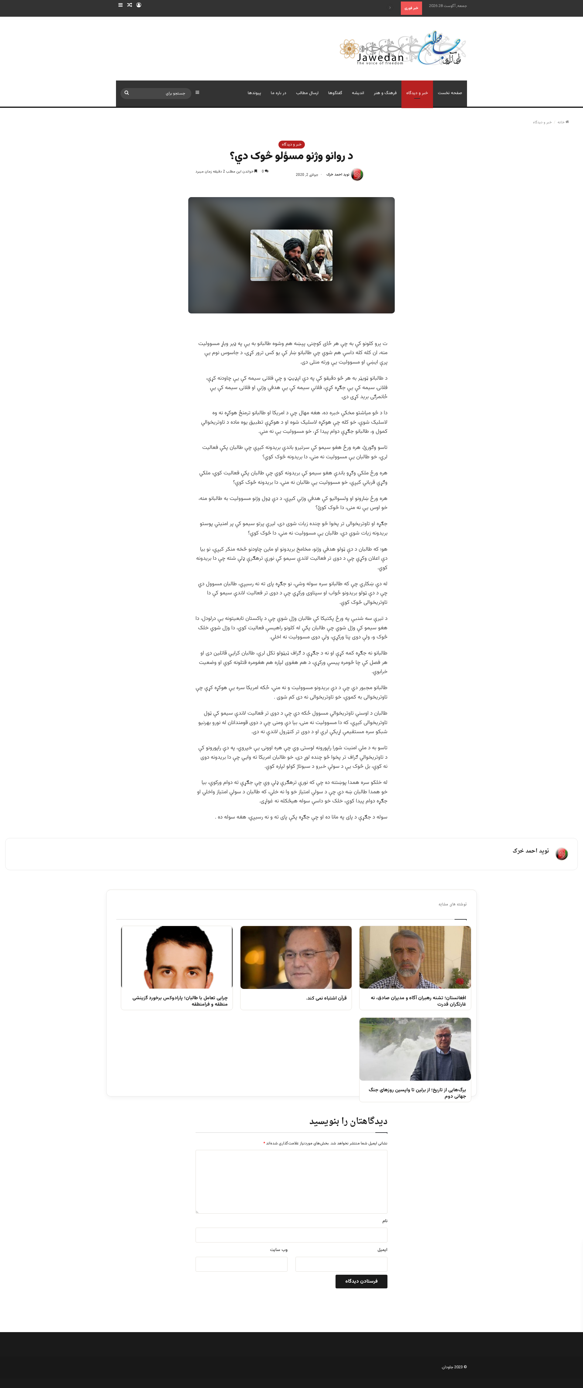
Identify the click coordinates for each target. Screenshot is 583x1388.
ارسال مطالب (307, 93)
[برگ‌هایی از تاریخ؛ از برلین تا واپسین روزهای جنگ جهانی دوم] (415, 1049)
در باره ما (278, 93)
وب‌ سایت (279, 1250)
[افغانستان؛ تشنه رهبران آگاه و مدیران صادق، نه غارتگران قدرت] (415, 957)
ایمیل (382, 1250)
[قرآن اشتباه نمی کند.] (296, 957)
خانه (561, 122)
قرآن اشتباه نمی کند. (326, 999)
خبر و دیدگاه (417, 93)
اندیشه (358, 93)
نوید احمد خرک (337, 175)
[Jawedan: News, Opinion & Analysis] (403, 47)
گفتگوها (335, 93)
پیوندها (254, 93)
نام (384, 1221)
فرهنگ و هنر (385, 93)
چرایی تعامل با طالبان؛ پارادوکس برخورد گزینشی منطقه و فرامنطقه (180, 1001)
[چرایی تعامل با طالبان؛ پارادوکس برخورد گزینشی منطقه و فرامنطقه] (177, 957)
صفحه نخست (450, 93)
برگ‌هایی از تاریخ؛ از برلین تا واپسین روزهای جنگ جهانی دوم (417, 1093)
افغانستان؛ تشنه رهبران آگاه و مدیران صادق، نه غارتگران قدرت (418, 1001)
